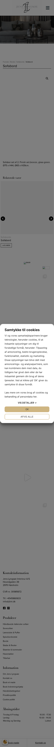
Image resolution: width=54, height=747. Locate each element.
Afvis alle (27, 416)
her (35, 396)
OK (27, 409)
